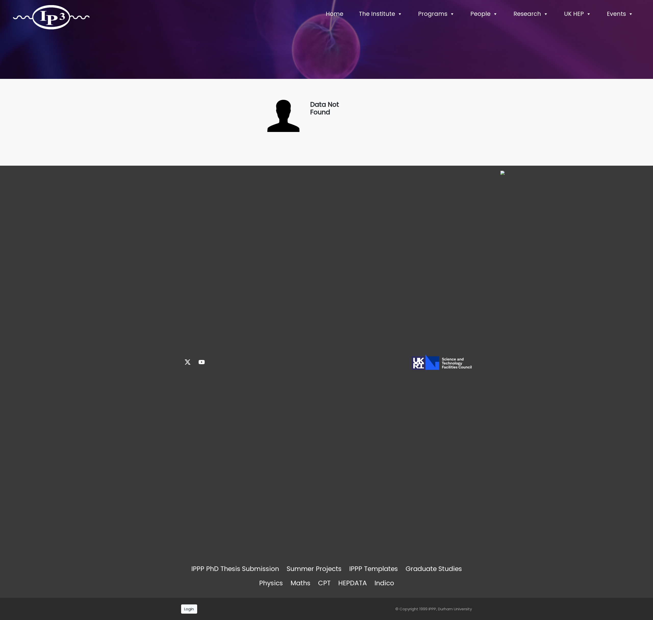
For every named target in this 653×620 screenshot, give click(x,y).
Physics (271, 583)
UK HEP (574, 14)
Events (616, 14)
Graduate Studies (434, 568)
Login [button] (189, 609)
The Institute (377, 14)
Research (527, 14)
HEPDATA (352, 583)
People (480, 14)
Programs (432, 14)
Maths (300, 583)
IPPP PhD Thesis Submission (235, 568)
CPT (324, 583)
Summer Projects (314, 568)
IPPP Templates (373, 568)
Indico (384, 583)
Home (334, 14)
